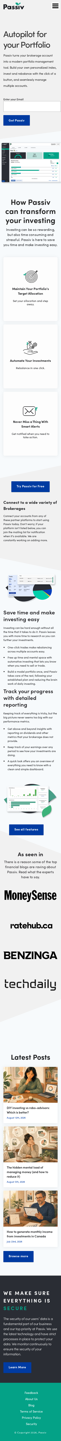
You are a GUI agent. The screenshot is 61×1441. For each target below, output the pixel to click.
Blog (31, 1405)
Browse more (18, 1256)
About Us (31, 1399)
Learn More (17, 1367)
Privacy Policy (31, 1417)
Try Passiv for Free (30, 486)
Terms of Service (31, 1411)
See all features (26, 829)
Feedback (31, 1393)
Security (31, 1424)
